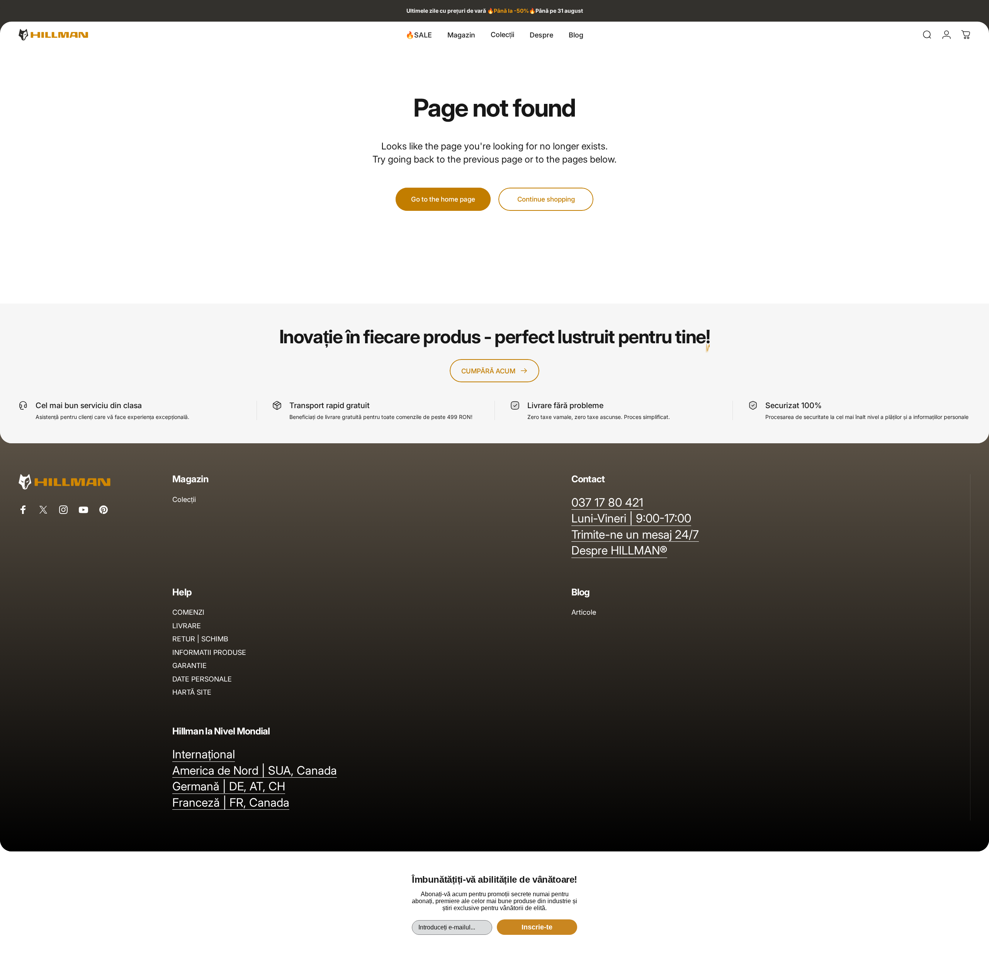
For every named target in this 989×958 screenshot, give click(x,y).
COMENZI (188, 612)
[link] (631, 518)
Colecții (184, 499)
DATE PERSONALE (202, 679)
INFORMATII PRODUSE (209, 652)
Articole (583, 612)
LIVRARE (186, 626)
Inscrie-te (537, 927)
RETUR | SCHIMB (200, 639)
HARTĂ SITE (191, 692)
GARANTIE (189, 665)
